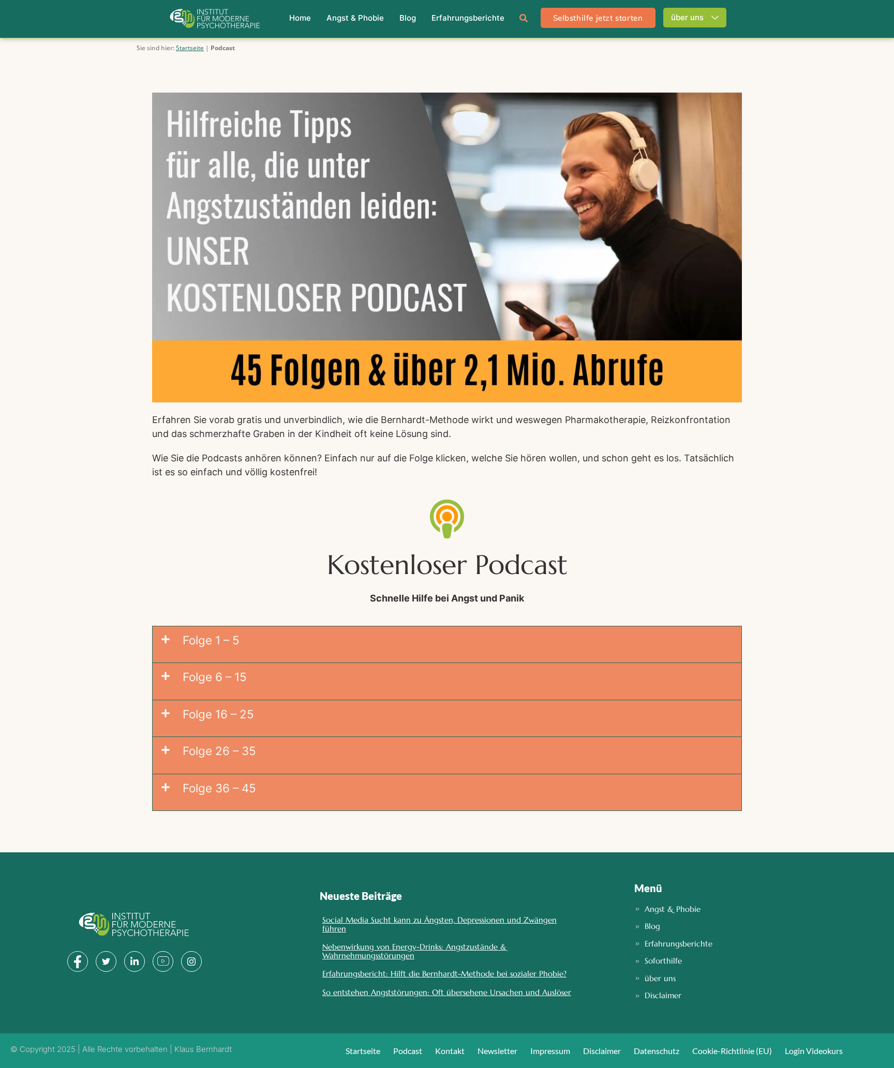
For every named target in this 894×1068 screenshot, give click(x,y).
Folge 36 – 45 (219, 788)
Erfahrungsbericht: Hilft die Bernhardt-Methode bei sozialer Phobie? (444, 974)
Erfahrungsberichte (467, 18)
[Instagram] (191, 961)
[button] (524, 15)
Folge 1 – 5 (211, 640)
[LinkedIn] (134, 961)
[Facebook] (77, 961)
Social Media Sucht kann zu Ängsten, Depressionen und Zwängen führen (439, 924)
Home (300, 18)
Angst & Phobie (355, 18)
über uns (687, 17)
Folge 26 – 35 (219, 751)
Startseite (190, 47)
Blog (407, 18)
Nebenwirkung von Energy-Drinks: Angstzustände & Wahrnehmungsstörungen (414, 951)
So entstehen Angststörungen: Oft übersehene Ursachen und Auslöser (446, 992)
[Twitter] (106, 961)
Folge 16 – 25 (218, 714)
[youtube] (163, 961)
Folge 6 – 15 (215, 677)
